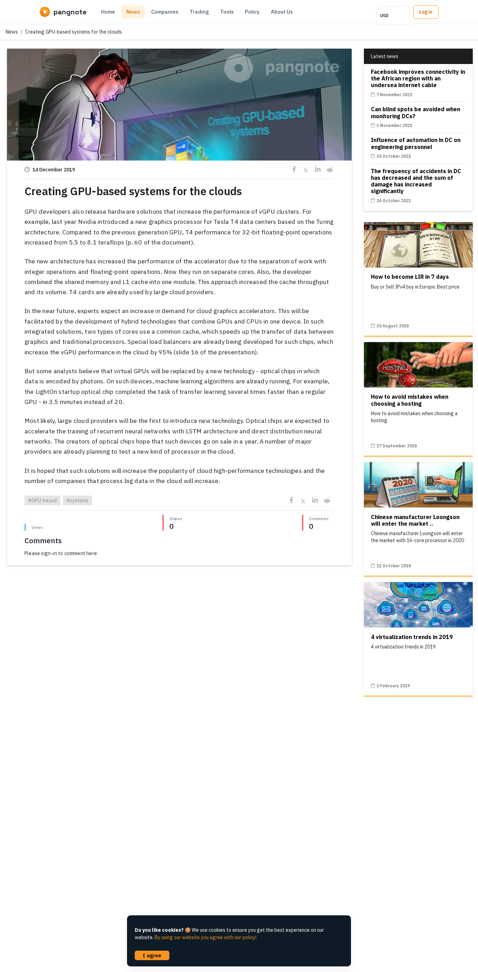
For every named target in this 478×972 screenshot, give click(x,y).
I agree (152, 955)
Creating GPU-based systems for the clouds (73, 32)
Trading (199, 11)
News (133, 11)
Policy (252, 11)
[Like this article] (179, 106)
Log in (426, 12)
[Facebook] (294, 169)
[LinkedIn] (318, 169)
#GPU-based (42, 500)
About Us (282, 11)
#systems (77, 500)
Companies (164, 11)
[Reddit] (329, 169)
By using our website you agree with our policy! (205, 937)
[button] (179, 143)
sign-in (49, 553)
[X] (306, 169)
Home (108, 11)
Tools (227, 11)
